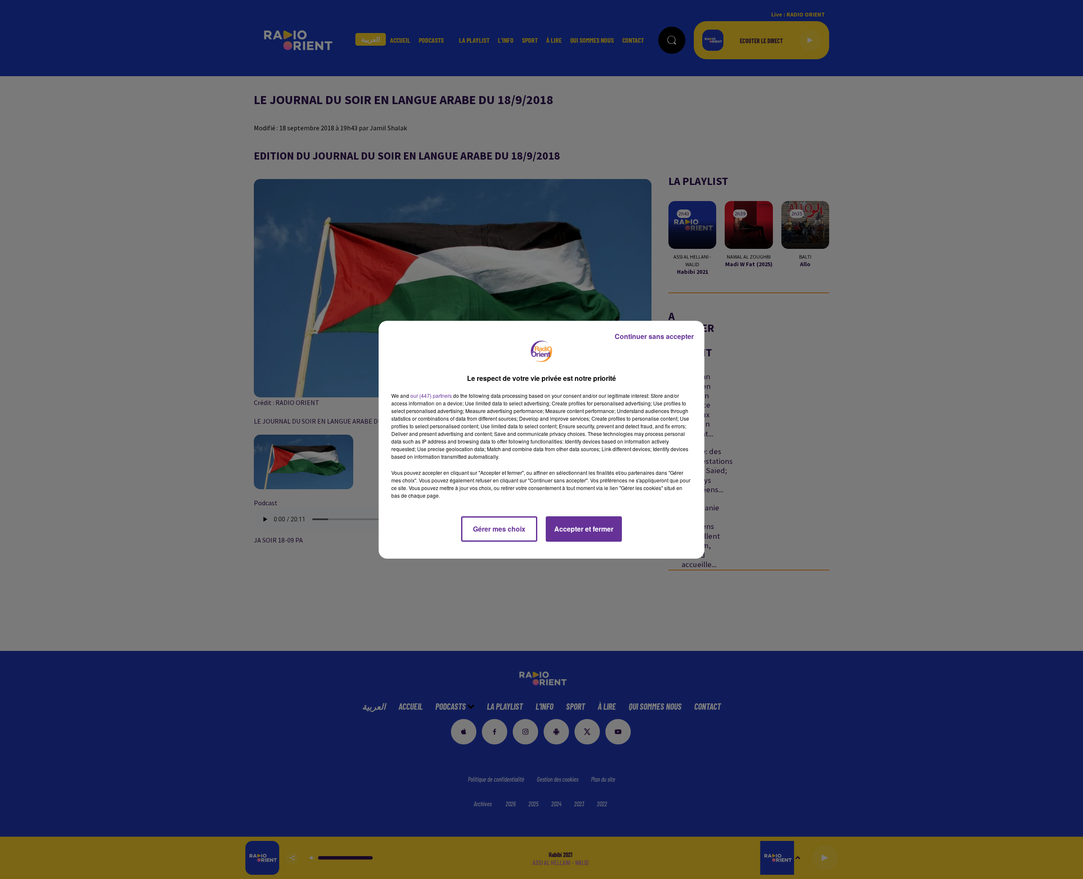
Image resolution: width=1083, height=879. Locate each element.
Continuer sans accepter (654, 336)
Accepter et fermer (583, 529)
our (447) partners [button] (431, 395)
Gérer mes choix (499, 529)
